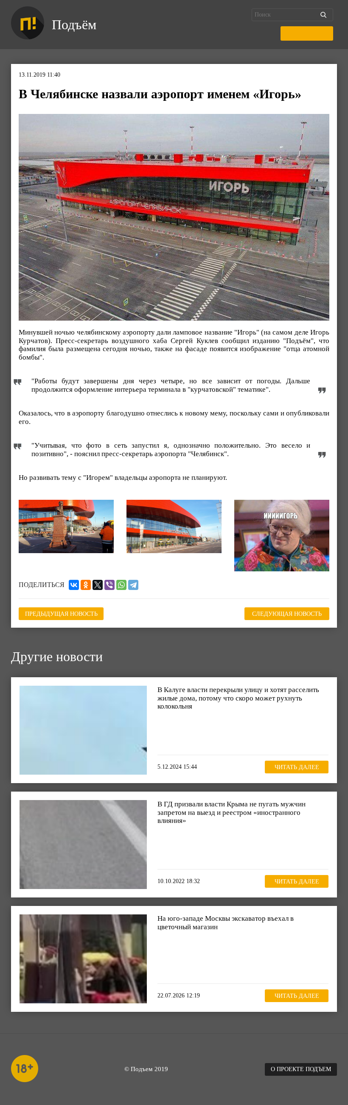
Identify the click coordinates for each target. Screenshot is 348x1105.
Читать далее (297, 767)
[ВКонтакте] (74, 585)
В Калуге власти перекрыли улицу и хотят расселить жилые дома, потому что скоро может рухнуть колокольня (238, 698)
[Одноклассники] (86, 585)
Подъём (74, 24)
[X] (98, 585)
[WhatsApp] (121, 585)
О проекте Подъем (301, 1069)
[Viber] (109, 585)
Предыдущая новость (61, 614)
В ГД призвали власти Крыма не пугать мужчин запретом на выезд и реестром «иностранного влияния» (231, 812)
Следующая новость (287, 614)
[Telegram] (133, 585)
